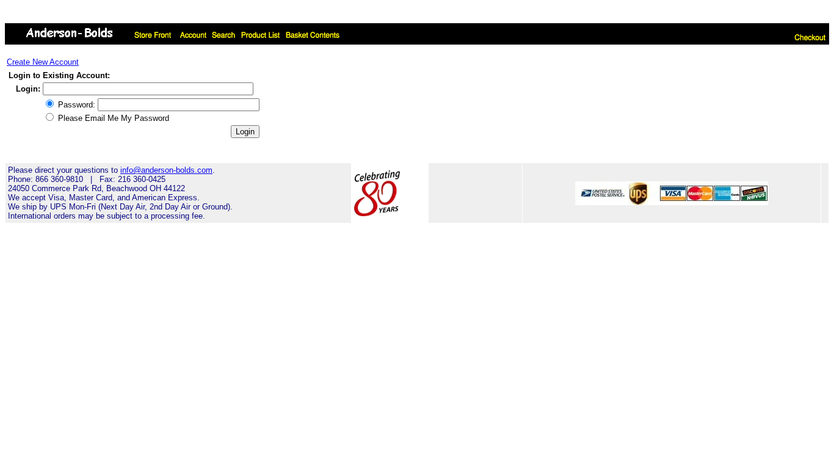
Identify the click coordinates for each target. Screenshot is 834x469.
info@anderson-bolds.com (166, 170)
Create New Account (43, 62)
